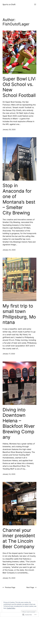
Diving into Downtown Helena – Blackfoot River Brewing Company (19, 423)
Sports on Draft (9, 4)
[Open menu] (35, 4)
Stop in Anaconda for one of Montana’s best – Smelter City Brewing (19, 199)
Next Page (31, 587)
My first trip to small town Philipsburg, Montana (19, 314)
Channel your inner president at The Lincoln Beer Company (19, 538)
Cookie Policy (11, 608)
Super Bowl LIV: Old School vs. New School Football (19, 87)
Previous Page (9, 587)
